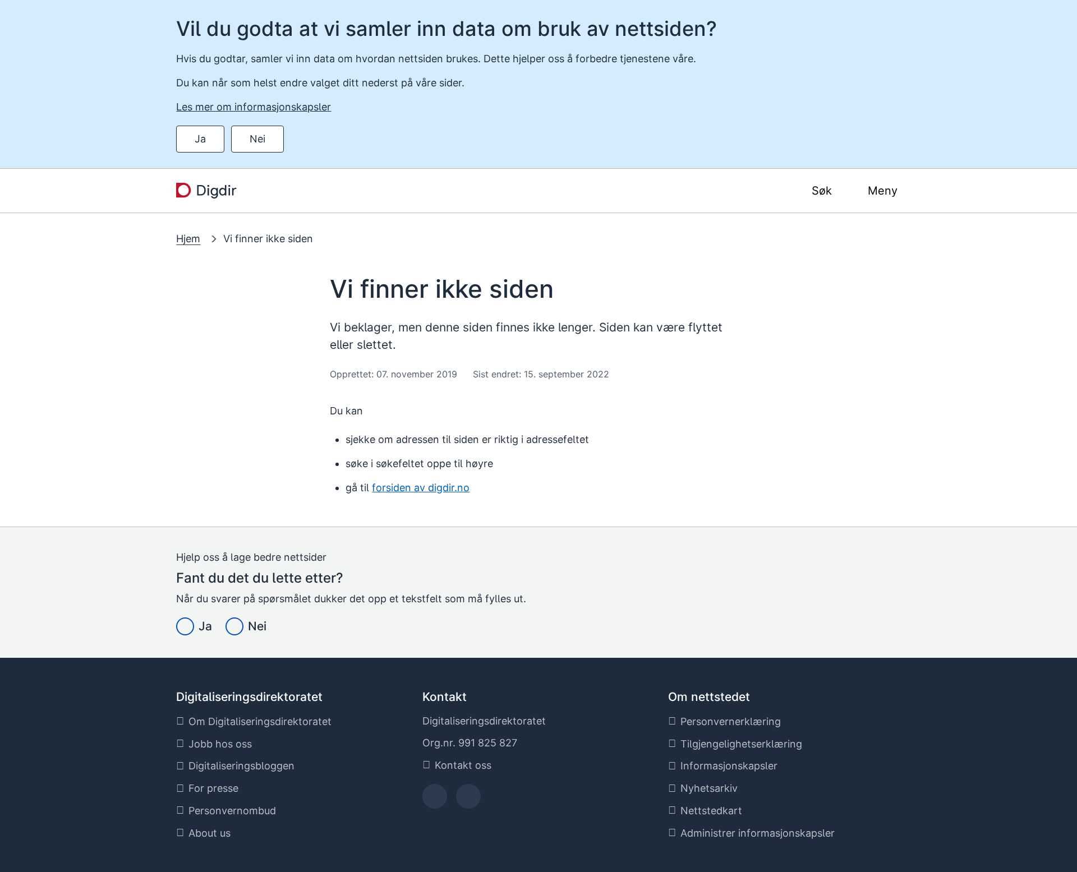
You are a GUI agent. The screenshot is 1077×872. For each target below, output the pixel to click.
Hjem (188, 238)
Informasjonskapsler (728, 766)
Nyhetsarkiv (709, 788)
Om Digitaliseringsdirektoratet (260, 721)
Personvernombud (232, 810)
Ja (200, 139)
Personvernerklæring (730, 721)
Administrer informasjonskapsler (757, 833)
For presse (213, 788)
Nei (257, 139)
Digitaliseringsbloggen (241, 766)
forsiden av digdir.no (421, 487)
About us (209, 833)
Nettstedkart (711, 810)
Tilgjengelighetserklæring (741, 744)
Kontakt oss (463, 765)
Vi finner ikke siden (268, 238)
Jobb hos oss (220, 744)
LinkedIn (468, 800)
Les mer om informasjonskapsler (253, 107)
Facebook (434, 800)
